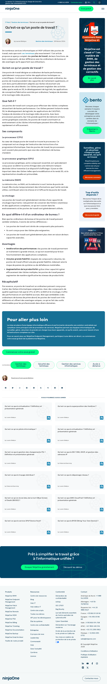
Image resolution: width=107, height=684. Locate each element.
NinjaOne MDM (11, 615)
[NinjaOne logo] (12, 8)
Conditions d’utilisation (89, 651)
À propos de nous (37, 634)
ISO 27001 (60, 605)
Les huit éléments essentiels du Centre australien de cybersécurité (66, 615)
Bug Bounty (60, 609)
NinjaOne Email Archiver (14, 637)
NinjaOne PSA (10, 619)
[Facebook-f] (92, 663)
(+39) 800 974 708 (93, 623)
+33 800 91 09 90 (94, 613)
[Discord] (83, 668)
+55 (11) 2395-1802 (93, 630)
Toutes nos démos (37, 614)
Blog (32, 599)
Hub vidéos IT (35, 607)
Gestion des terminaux (19, 22)
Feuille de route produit (14, 641)
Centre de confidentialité (39, 625)
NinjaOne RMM (11, 596)
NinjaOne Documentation (14, 630)
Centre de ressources (38, 596)
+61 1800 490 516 (93, 626)
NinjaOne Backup (11, 634)
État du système (36, 621)
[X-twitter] (87, 668)
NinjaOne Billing (11, 622)
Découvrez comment (92, 177)
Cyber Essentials (62, 621)
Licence (33, 656)
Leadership (34, 638)
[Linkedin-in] (83, 663)
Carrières (33, 652)
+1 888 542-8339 (63, 2)
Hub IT (33, 603)
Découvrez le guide (92, 215)
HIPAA (58, 602)
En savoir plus (48, 2)
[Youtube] (87, 663)
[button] (5, 388)
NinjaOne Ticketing (12, 626)
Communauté (35, 641)
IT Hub (7, 22)
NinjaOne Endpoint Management (40, 336)
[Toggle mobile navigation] (103, 9)
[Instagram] (97, 663)
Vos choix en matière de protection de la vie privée (66, 638)
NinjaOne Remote (12, 612)
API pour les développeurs (40, 618)
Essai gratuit (86, 9)
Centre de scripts (37, 610)
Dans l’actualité (36, 649)
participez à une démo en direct (68, 336)
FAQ (32, 645)
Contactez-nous (76, 2)
